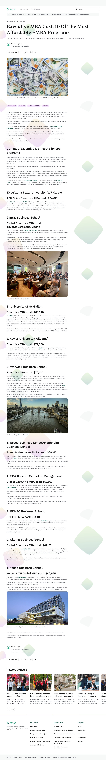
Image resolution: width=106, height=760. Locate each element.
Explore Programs (44, 14)
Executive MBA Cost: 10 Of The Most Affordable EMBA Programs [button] (70, 14)
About (79, 726)
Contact (80, 741)
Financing (45, 105)
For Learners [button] (24, 9)
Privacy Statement (30, 757)
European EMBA (42, 521)
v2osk (19, 435)
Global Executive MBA (30, 230)
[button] (9, 14)
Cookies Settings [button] (44, 757)
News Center (82, 737)
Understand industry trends (62, 737)
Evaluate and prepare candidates (64, 734)
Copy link (14, 52)
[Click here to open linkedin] (30, 52)
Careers (80, 734)
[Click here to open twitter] (35, 52)
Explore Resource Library (38, 730)
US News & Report (31, 180)
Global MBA (22, 577)
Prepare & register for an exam (40, 741)
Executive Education (34, 105)
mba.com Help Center (37, 745)
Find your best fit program (38, 734)
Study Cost (22, 105)
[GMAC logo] (11, 9)
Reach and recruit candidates (63, 730)
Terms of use (17, 757)
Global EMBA (27, 549)
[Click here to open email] (21, 52)
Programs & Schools (30, 14)
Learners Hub (34, 726)
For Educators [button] (36, 9)
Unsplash (25, 435)
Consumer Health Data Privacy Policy (64, 757)
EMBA (11, 316)
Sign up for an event (36, 737)
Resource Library (17, 14)
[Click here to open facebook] (26, 52)
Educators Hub (58, 726)
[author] (8, 45)
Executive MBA (12, 105)
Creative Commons (38, 627)
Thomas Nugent (16, 44)
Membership (81, 730)
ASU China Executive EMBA (18, 202)
